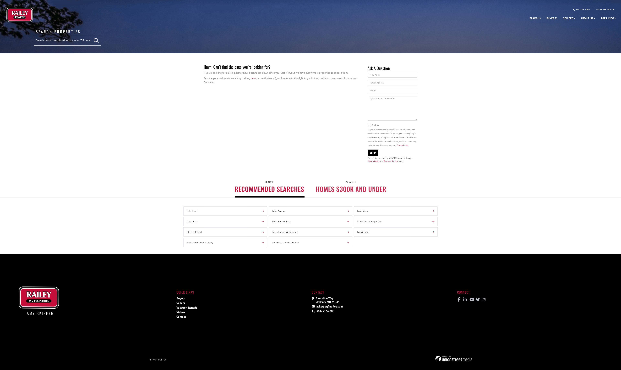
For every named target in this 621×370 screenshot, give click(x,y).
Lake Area (192, 221)
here (253, 78)
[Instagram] (483, 299)
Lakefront (192, 211)
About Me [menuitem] (587, 18)
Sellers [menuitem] (568, 18)
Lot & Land (363, 232)
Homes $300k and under (351, 189)
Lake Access (278, 211)
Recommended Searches (269, 189)
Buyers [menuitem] (551, 18)
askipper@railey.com (329, 306)
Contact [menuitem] (181, 316)
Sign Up (611, 9)
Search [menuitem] (534, 18)
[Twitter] (477, 299)
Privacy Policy (402, 145)
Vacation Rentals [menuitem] (186, 307)
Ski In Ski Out (194, 232)
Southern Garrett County (285, 242)
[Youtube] (471, 299)
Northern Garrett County (200, 242)
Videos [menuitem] (180, 312)
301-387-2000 (582, 9)
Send (373, 152)
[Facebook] (459, 299)
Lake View (362, 211)
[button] (96, 40)
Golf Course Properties (369, 221)
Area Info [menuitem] (607, 18)
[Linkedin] (465, 299)
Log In (599, 9)
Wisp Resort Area (281, 221)
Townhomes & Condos (284, 232)
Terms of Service (391, 161)
